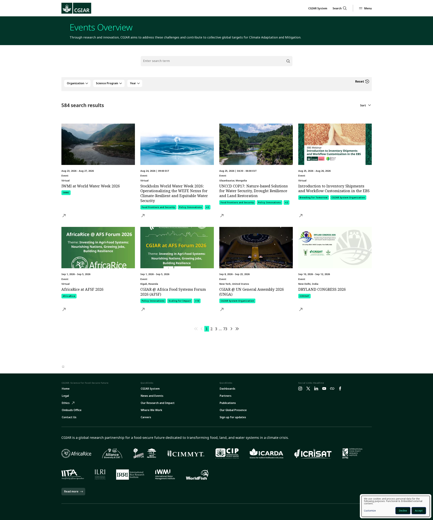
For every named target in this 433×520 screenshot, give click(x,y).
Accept (419, 510)
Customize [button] (370, 510)
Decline (403, 510)
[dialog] (396, 506)
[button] (318, 8)
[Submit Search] (288, 61)
